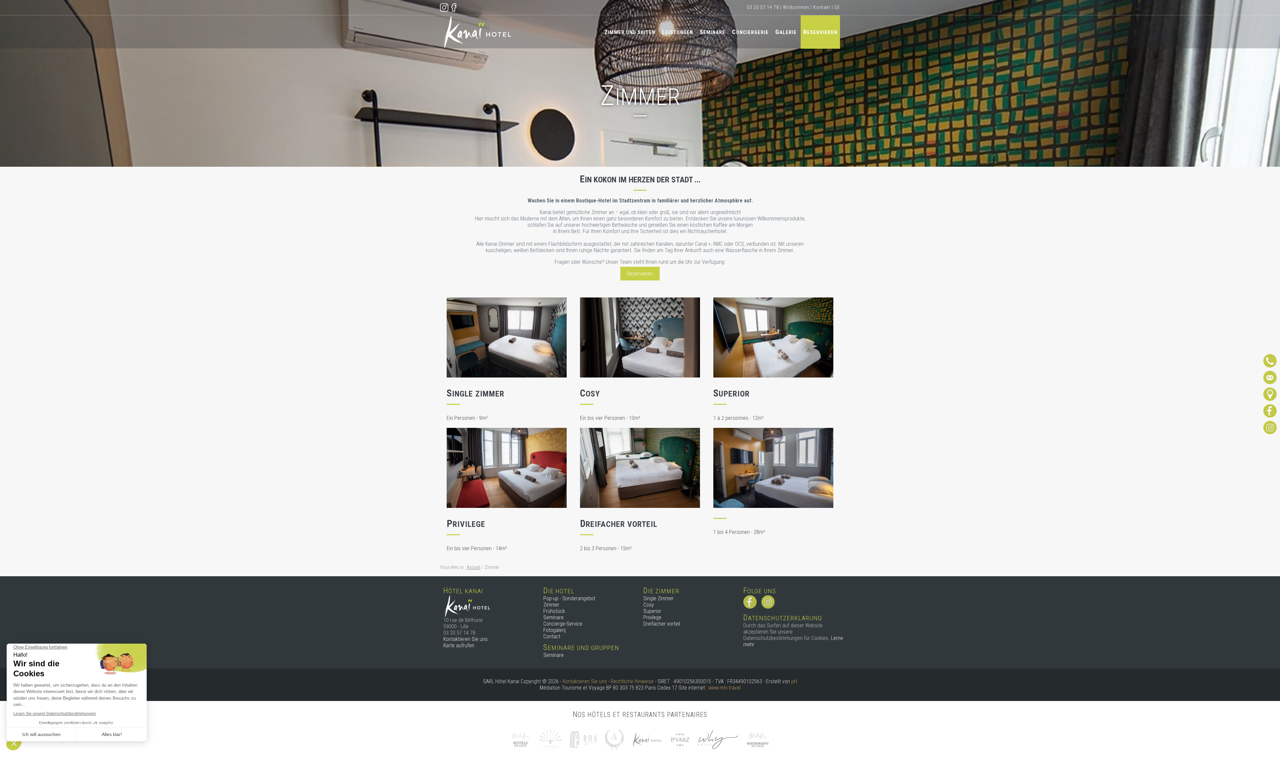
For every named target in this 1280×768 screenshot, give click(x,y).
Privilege (652, 617)
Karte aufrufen (458, 645)
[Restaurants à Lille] (757, 739)
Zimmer (551, 605)
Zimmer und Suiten (629, 31)
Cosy (648, 605)
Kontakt (821, 7)
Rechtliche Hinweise (632, 681)
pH (794, 681)
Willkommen (796, 7)
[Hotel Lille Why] (718, 739)
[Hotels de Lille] (521, 739)
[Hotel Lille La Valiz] (680, 739)
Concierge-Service (562, 624)
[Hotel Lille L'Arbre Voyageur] (550, 739)
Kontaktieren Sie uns (465, 639)
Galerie (786, 31)
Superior (652, 611)
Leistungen (677, 31)
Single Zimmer (658, 598)
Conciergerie (750, 31)
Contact (551, 636)
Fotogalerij (554, 630)
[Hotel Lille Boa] (583, 739)
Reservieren (820, 31)
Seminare (712, 31)
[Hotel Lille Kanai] (647, 739)
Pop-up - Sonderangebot (569, 598)
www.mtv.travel (725, 688)
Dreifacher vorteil (661, 624)
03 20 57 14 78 (763, 7)
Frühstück (554, 611)
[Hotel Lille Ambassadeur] (614, 739)
